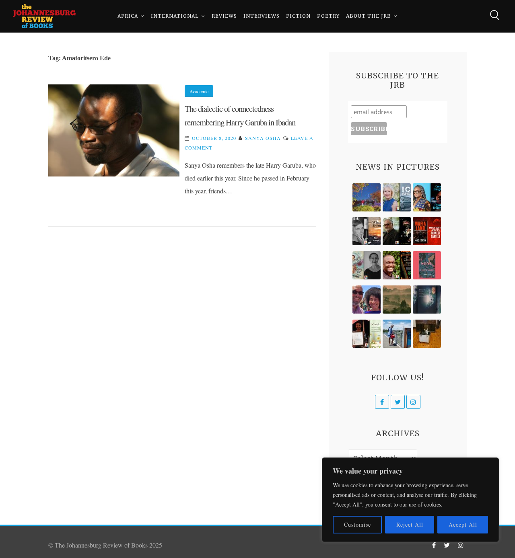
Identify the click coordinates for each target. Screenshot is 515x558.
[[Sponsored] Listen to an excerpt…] (427, 197)
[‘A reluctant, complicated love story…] (397, 197)
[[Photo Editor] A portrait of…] (397, 334)
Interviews (261, 16)
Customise (357, 524)
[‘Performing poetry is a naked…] (366, 265)
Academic (199, 91)
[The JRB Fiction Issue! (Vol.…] (366, 197)
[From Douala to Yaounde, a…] (397, 299)
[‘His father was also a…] (366, 334)
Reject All (409, 524)
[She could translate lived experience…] (366, 299)
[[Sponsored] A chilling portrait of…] (427, 231)
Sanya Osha (263, 138)
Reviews (224, 16)
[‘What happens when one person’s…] (397, 265)
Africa (127, 16)
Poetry (328, 16)
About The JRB (368, 16)
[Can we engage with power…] (397, 231)
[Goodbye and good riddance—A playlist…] (427, 334)
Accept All (463, 524)
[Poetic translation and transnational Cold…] (427, 299)
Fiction (298, 16)
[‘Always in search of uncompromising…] (366, 231)
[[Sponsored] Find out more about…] (427, 265)
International (175, 16)
